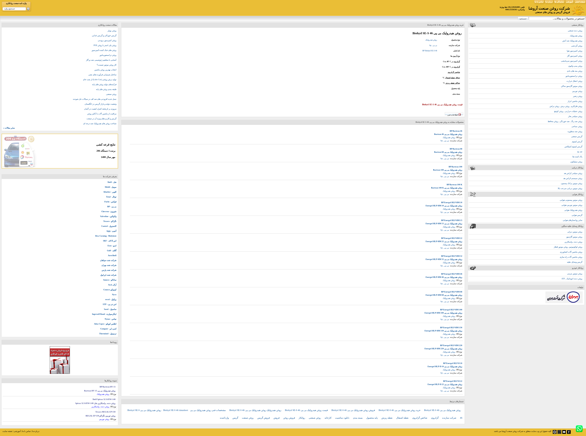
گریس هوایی (577, 215)
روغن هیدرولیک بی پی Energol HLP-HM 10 (444, 205)
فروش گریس (263, 418)
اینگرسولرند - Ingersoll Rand (104, 314)
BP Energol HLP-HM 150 (451, 327)
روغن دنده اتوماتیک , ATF (571, 278)
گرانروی (457, 61)
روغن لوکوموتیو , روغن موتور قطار (568, 247)
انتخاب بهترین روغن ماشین (105, 70)
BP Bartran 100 (455, 167)
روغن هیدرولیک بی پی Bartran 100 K (446, 188)
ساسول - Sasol (110, 309)
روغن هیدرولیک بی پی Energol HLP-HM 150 (443, 331)
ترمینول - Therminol (107, 333)
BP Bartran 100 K (454, 184)
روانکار (302, 418)
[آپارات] (555, 433)
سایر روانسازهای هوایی (572, 220)
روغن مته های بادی (574, 71)
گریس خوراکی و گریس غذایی (104, 35)
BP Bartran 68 (456, 149)
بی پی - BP (111, 206)
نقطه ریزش (387, 418)
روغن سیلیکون (576, 162)
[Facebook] (569, 433)
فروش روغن (289, 418)
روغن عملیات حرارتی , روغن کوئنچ (568, 111)
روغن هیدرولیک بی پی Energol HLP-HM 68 (444, 295)
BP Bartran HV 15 (108, 387)
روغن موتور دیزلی (574, 232)
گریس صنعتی (576, 136)
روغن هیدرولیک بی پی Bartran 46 (448, 134)
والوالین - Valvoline (108, 216)
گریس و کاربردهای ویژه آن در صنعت (101, 118)
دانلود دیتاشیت (342, 418)
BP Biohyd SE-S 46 (429, 51)
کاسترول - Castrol (108, 226)
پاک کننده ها (577, 156)
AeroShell (112, 255)
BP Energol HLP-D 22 (452, 381)
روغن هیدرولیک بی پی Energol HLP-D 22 (445, 384)
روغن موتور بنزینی (574, 273)
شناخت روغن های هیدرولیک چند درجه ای (99, 123)
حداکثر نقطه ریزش (452, 83)
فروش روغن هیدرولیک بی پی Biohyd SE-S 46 (353, 410)
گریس (235, 418)
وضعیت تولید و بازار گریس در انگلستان (100, 104)
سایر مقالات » (9, 128)
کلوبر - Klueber (110, 192)
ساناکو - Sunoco (109, 280)
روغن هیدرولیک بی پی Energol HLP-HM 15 (444, 223)
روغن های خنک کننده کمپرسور (104, 50)
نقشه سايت (7, 431)
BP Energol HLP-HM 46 (451, 274)
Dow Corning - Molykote (105, 236)
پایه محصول (372, 418)
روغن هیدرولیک (576, 36)
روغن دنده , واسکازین (573, 242)
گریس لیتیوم (577, 141)
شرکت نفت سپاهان (108, 260)
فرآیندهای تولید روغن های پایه (104, 84)
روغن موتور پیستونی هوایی (571, 200)
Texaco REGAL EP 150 (105, 412)
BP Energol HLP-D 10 (452, 363)
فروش (276, 418)
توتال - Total (111, 197)
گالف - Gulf (111, 250)
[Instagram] (559, 433)
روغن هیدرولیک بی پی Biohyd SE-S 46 (442, 410)
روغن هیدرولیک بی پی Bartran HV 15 (100, 391)
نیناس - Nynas (110, 319)
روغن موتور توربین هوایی (571, 205)
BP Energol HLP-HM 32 (451, 256)
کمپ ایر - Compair (108, 329)
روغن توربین (577, 91)
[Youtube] (564, 433)
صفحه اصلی (580, 2)
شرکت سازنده (449, 418)
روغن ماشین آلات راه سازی (571, 257)
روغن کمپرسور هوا (574, 51)
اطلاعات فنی (452, 115)
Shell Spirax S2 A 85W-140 (104, 399)
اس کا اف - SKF (109, 241)
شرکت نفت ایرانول (108, 275)
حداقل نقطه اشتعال (452, 78)
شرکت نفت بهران (108, 265)
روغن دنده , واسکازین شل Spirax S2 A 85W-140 (95, 403)
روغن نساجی (577, 126)
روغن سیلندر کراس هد (573, 173)
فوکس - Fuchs (110, 202)
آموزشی (569, 2)
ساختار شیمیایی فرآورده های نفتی (102, 74)
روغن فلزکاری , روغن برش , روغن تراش (566, 106)
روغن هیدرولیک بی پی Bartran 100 (447, 170)
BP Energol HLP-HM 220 (451, 345)
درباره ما (549, 2)
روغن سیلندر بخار (575, 116)
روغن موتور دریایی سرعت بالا (570, 188)
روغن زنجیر (577, 96)
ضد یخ (579, 151)
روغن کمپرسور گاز (574, 56)
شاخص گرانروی (454, 72)
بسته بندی (358, 418)
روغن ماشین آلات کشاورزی (571, 252)
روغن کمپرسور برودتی (107, 40)
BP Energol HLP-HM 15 (451, 220)
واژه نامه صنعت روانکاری (16, 3)
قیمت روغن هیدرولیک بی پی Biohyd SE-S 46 (306, 410)
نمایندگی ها (559, 2)
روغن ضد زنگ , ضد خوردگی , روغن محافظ (565, 121)
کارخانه (328, 418)
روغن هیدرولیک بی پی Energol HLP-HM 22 (444, 241)
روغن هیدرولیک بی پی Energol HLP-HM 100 (443, 313)
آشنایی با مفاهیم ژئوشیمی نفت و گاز (101, 60)
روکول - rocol (110, 299)
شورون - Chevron (108, 211)
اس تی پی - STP (109, 304)
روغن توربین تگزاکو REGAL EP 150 (101, 416)
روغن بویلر (112, 30)
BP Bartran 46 (456, 131)
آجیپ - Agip (111, 231)
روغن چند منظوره (575, 131)
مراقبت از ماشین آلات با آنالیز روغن (101, 114)
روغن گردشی (576, 46)
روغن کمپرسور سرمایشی (571, 61)
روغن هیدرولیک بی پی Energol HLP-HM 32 (444, 259)
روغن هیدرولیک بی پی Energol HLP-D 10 (445, 366)
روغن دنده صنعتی (575, 30)
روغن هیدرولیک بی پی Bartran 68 (448, 152)
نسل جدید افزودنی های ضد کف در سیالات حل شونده (94, 99)
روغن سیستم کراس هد (572, 178)
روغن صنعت (248, 418)
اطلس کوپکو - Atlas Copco (105, 324)
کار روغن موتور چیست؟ (106, 65)
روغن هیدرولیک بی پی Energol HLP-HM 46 (444, 277)
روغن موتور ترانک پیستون (571, 183)
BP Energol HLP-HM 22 (451, 238)
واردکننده (224, 418)
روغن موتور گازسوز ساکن (571, 86)
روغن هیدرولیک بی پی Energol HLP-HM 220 (443, 348)
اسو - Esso (112, 245)
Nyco (114, 294)
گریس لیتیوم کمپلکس (573, 146)
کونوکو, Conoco (109, 289)
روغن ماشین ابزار (575, 101)
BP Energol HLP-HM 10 (451, 202)
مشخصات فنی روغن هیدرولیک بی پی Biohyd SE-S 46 (194, 410)
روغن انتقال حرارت (574, 81)
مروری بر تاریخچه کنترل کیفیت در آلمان (100, 109)
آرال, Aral (112, 285)
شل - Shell (111, 182)
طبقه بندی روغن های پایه (106, 89)
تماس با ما (539, 2)
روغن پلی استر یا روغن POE (105, 45)
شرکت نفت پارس (109, 270)
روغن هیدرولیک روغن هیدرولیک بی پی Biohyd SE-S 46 (255, 410)
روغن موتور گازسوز (574, 237)
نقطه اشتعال (402, 418)
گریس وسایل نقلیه (574, 262)
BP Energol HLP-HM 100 (451, 309)
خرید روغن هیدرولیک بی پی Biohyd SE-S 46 (400, 410)
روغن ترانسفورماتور (573, 76)
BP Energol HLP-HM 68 (451, 292)
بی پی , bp (433, 45)
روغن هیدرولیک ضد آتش (572, 41)
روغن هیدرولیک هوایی (573, 210)
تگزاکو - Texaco (109, 221)
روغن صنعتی (315, 418)
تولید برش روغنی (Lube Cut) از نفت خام (99, 79)
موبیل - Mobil (110, 187)
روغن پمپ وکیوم (575, 66)
